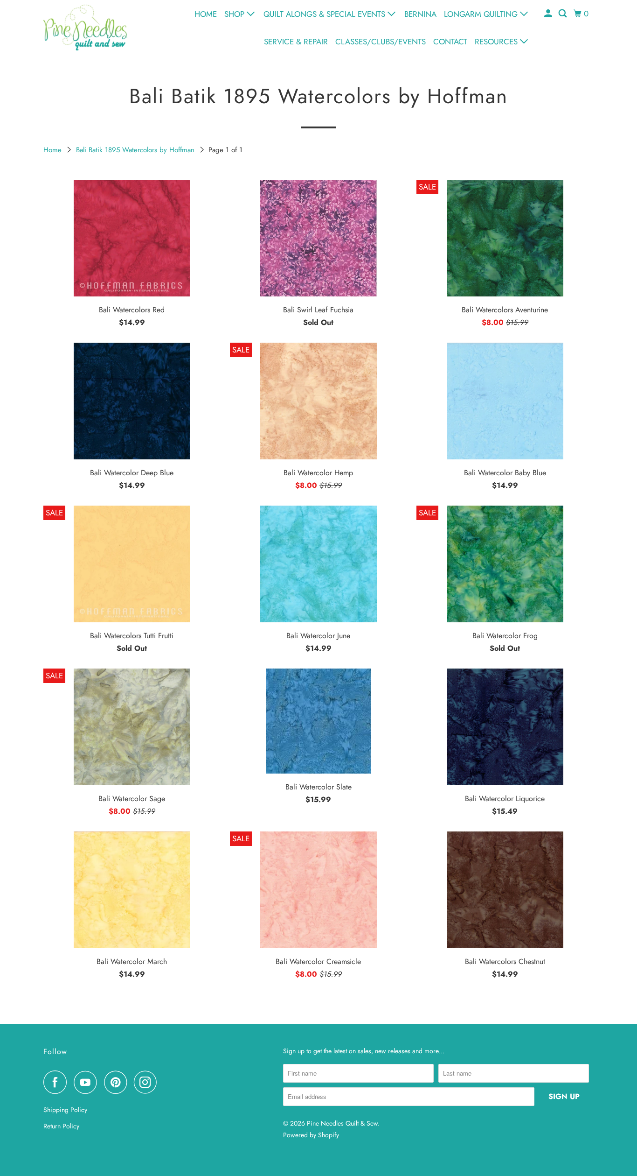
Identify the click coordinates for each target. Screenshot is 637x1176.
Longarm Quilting (482, 14)
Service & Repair (296, 41)
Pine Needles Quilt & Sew (342, 1123)
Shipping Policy (65, 1109)
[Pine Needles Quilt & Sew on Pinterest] (118, 1082)
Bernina (420, 14)
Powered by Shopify (311, 1135)
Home (205, 14)
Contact (450, 41)
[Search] (563, 14)
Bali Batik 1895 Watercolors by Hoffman (136, 150)
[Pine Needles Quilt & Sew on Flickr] (166, 1082)
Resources (497, 41)
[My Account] (548, 14)
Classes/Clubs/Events (380, 41)
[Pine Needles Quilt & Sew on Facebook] (57, 1082)
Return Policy (61, 1126)
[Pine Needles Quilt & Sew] (85, 27)
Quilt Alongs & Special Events (325, 14)
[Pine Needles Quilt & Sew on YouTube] (88, 1082)
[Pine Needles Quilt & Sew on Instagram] (148, 1082)
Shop (235, 14)
